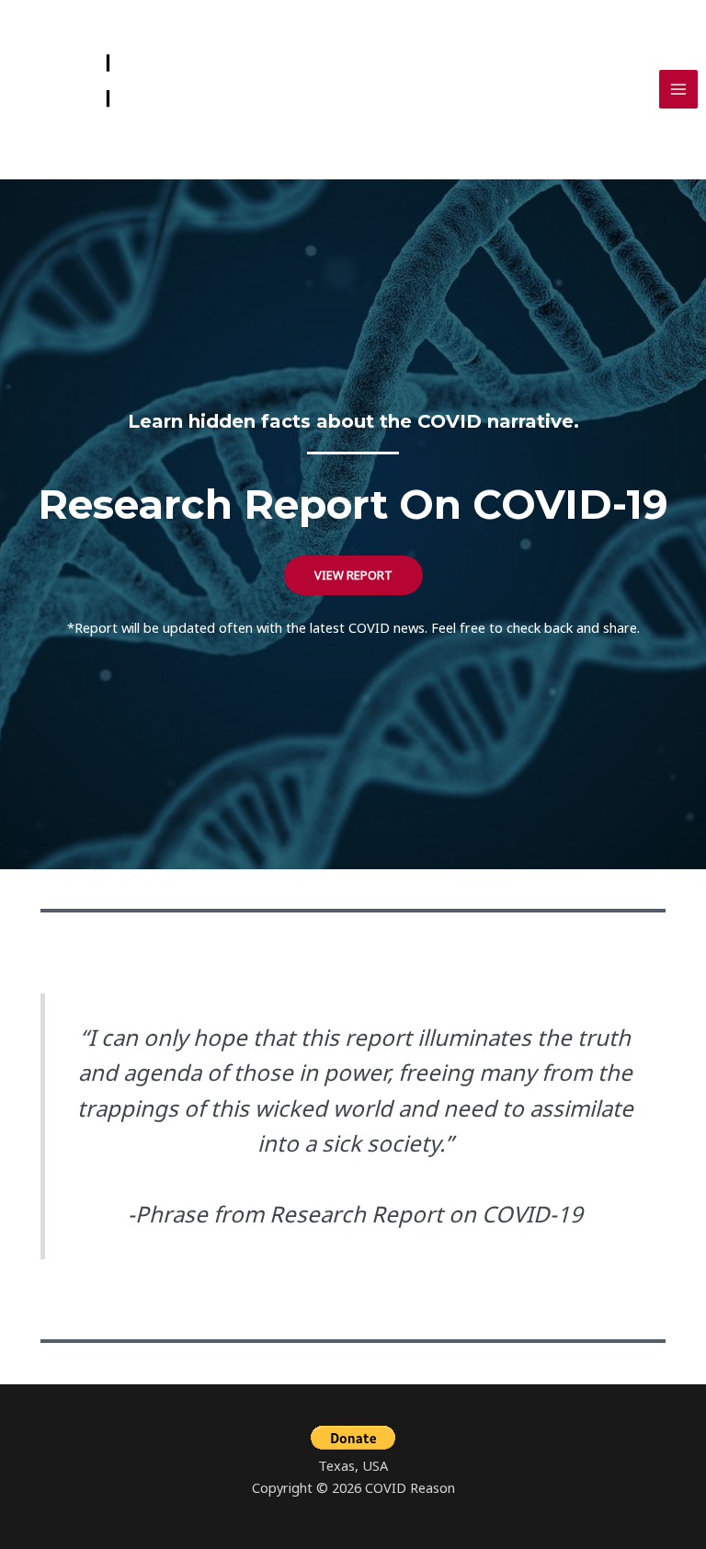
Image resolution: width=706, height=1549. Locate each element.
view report (353, 575)
